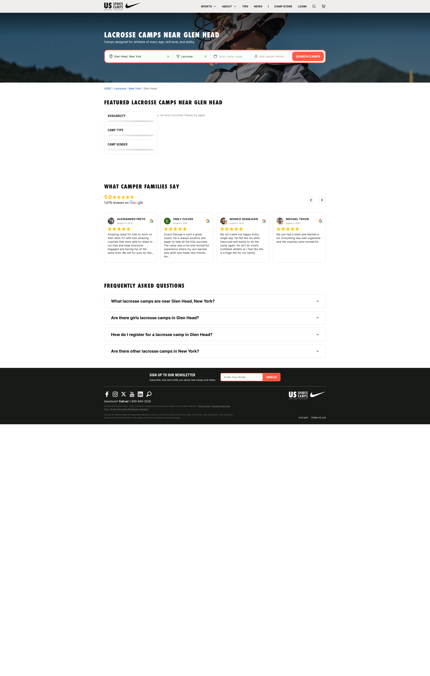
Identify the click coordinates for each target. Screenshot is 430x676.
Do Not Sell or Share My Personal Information (129, 409)
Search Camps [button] (308, 56)
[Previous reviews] (311, 200)
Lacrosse (187, 56)
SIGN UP (271, 377)
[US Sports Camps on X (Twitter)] (123, 394)
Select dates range (230, 56)
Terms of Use (318, 417)
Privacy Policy (204, 406)
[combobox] (141, 56)
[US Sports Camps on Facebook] (107, 394)
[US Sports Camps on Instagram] (115, 394)
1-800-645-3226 (140, 401)
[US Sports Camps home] (122, 6)
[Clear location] (168, 56)
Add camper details (271, 56)
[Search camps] (149, 394)
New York (135, 89)
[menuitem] (208, 6)
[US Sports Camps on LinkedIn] (140, 394)
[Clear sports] (205, 56)
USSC (108, 89)
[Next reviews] (322, 200)
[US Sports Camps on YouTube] (132, 394)
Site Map (303, 417)
